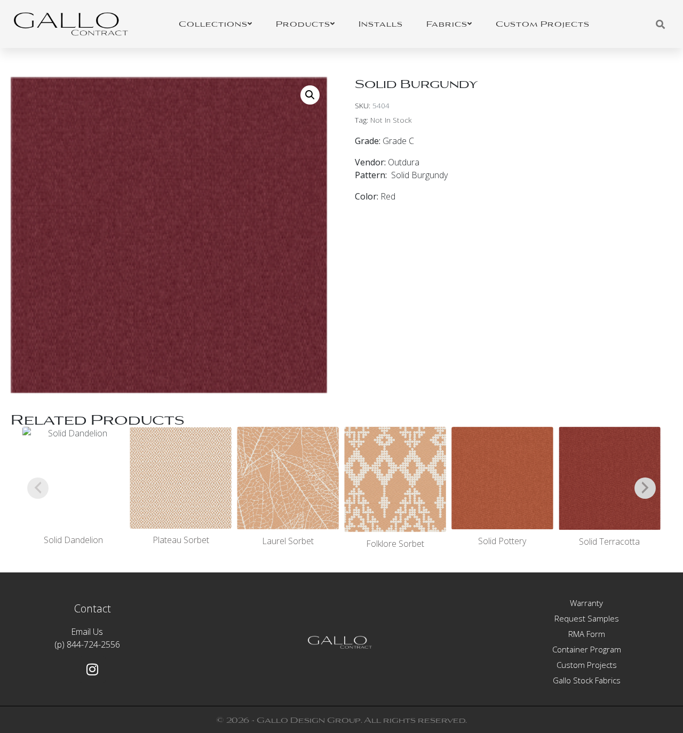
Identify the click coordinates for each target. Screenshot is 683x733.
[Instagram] (92, 669)
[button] (310, 95)
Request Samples (586, 618)
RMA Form (586, 633)
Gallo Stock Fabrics (587, 680)
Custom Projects (587, 664)
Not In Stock (391, 120)
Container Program (586, 649)
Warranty (586, 602)
